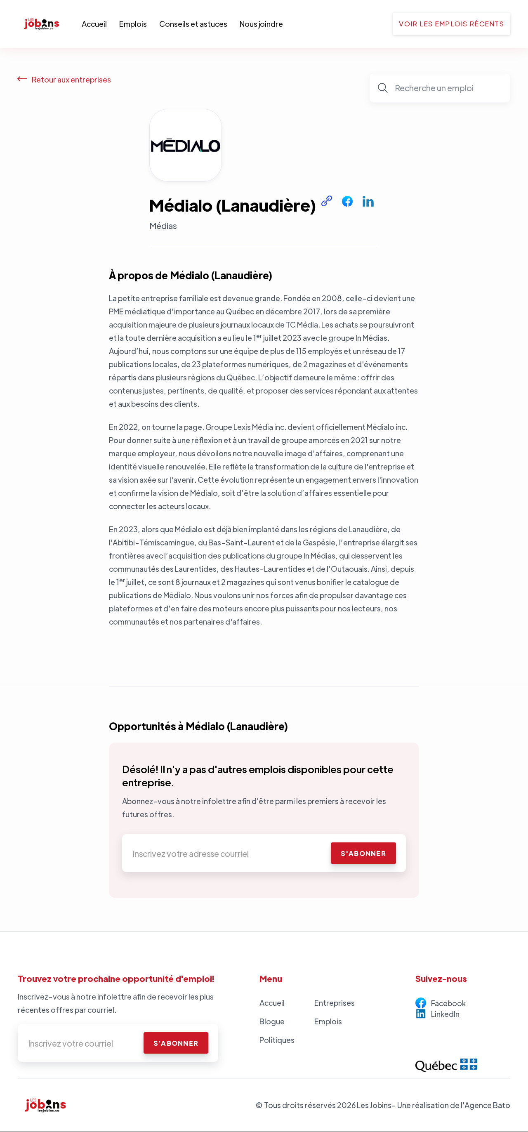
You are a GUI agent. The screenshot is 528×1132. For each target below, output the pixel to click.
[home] (50, 24)
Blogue (272, 1021)
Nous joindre (261, 23)
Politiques (277, 1040)
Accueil (94, 23)
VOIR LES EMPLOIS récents (451, 23)
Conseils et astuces (193, 23)
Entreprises (334, 1002)
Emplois (133, 23)
